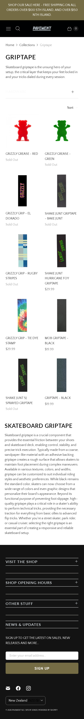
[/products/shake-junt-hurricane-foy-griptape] (61, 250)
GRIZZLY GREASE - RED (22, 154)
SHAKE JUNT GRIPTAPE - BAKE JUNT (61, 216)
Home (10, 45)
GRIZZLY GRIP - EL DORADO (18, 216)
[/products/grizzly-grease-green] (61, 131)
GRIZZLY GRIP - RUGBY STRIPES (21, 276)
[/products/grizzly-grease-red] (22, 131)
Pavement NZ (18, 710)
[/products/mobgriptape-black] (61, 315)
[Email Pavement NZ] (11, 688)
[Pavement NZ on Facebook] (21, 688)
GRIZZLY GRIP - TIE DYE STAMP (22, 340)
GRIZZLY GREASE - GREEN (58, 156)
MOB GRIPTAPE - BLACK (56, 340)
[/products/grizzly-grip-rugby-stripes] (22, 250)
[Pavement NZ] (42, 29)
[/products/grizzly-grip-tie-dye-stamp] (22, 315)
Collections (27, 45)
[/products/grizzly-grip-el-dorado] (22, 191)
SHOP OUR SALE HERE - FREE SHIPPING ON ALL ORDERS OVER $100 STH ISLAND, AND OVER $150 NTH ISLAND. (42, 10)
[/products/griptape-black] (61, 375)
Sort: (69, 108)
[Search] (17, 28)
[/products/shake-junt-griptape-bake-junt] (61, 191)
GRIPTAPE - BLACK (58, 398)
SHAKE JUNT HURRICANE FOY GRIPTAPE (57, 278)
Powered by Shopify (48, 710)
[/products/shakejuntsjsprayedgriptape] (22, 375)
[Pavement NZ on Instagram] (31, 688)
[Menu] (8, 28)
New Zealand (24, 700)
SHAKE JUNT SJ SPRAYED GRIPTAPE (19, 400)
